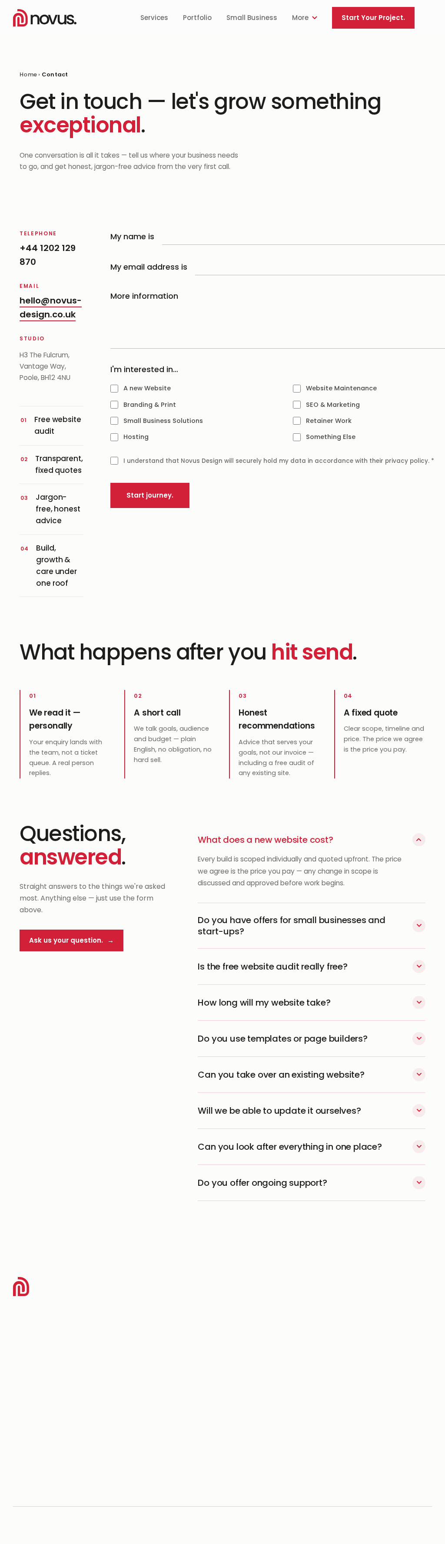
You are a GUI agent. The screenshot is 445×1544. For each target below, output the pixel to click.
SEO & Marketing (366, 1341)
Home (28, 74)
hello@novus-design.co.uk (229, 1447)
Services (154, 17)
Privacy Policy (361, 1525)
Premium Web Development (386, 1324)
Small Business (251, 17)
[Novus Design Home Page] (44, 17)
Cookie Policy (412, 1525)
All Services (358, 1307)
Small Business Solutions (379, 1358)
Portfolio (197, 17)
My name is (132, 236)
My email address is (148, 266)
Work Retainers (364, 1375)
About (192, 1341)
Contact (196, 1358)
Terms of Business (302, 1525)
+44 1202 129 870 (211, 1429)
